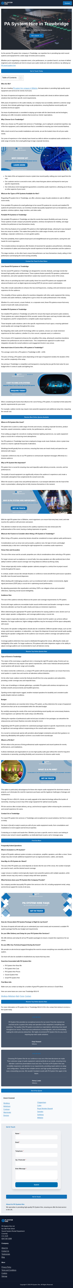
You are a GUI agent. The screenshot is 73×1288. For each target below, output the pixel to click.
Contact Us (5, 1251)
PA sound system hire (8, 65)
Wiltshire (40, 1118)
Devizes (6, 1115)
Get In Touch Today (36, 71)
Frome (22, 996)
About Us (5, 1248)
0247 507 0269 (7, 1238)
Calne (39, 1105)
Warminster (7, 1112)
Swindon (40, 1111)
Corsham (28, 996)
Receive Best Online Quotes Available (36, 417)
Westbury (4, 996)
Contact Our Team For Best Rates (36, 261)
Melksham (11, 996)
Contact (67, 3)
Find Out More (36, 840)
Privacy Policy (6, 1267)
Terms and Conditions (9, 1270)
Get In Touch (36, 1196)
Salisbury (40, 1114)
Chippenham (41, 1102)
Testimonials (6, 1254)
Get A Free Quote (36, 1090)
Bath (17, 996)
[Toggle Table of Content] (19, 78)
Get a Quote (35, 35)
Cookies (4, 1273)
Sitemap (4, 1276)
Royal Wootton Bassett (45, 1108)
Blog (3, 1257)
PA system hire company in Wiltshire (25, 88)
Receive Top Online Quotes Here (36, 651)
